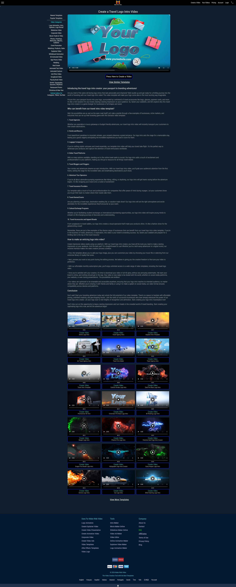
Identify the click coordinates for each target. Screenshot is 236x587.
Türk (140, 580)
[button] (84, 321)
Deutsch (112, 580)
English (81, 580)
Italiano (104, 580)
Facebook (115, 559)
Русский (154, 580)
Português (120, 580)
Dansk (128, 580)
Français (89, 580)
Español (96, 580)
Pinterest (121, 559)
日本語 (146, 580)
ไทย (134, 580)
